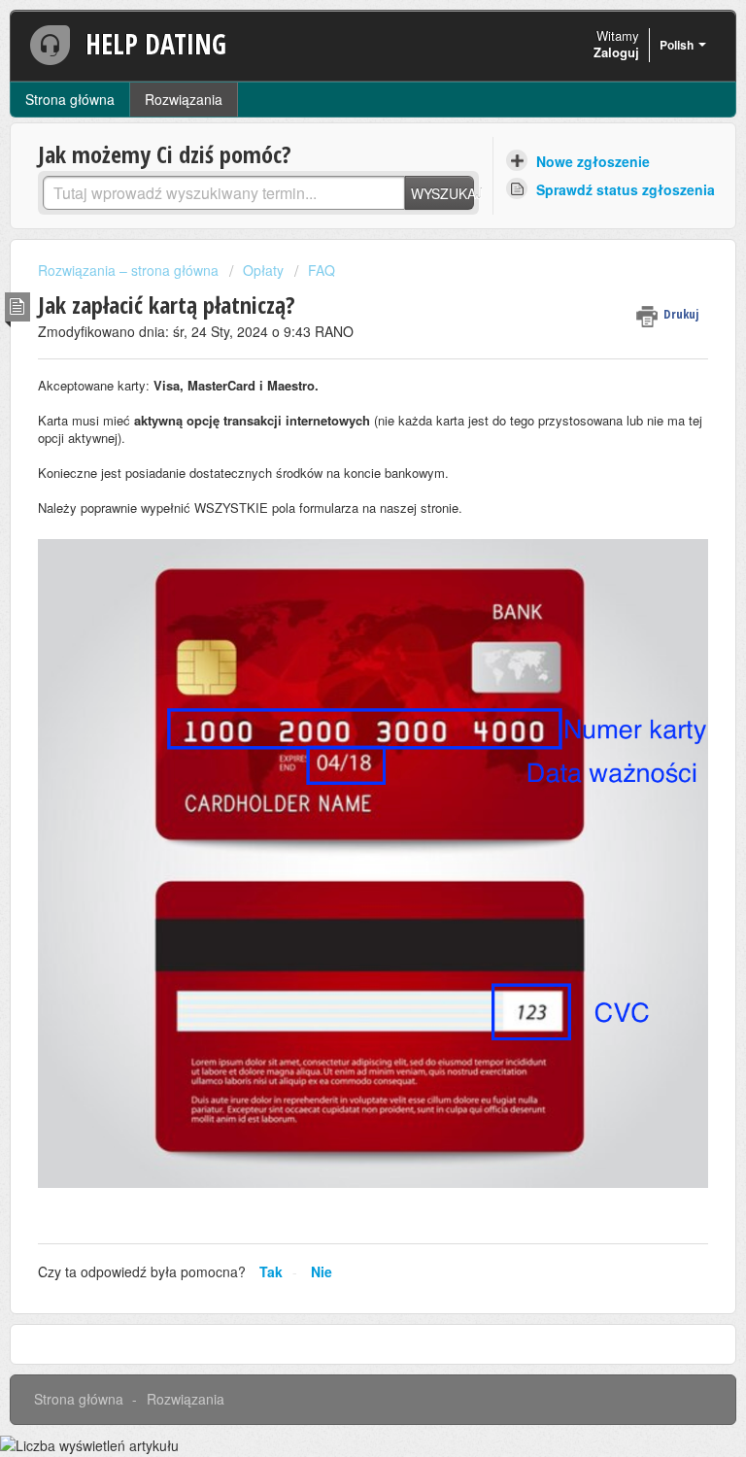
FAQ (321, 270)
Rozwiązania (183, 99)
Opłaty (263, 270)
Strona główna (70, 99)
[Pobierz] (337, 723)
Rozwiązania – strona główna (130, 270)
